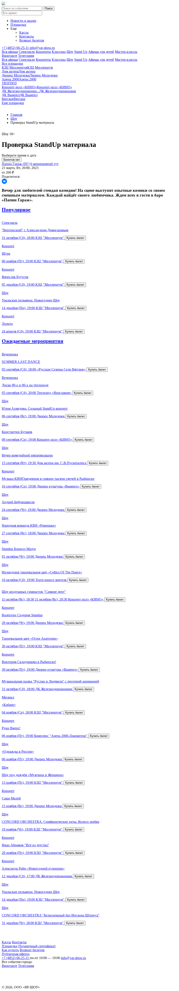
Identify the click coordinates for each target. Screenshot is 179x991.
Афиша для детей (101, 52)
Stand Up (80, 52)
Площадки (18, 24)
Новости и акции (23, 21)
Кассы (24, 32)
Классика (59, 52)
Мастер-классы (126, 52)
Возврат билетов (31, 40)
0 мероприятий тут (44, 164)
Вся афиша (10, 52)
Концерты (43, 52)
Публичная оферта (15, 954)
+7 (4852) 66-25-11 (16, 48)
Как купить (10, 950)
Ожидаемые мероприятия (32, 341)
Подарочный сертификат (37, 946)
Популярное (16, 209)
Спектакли (27, 52)
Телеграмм (26, 55)
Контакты (26, 36)
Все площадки (12, 63)
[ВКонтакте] (4, 181)
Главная (16, 115)
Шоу (70, 52)
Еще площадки (13, 103)
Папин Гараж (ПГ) (15, 164)
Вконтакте (9, 55)
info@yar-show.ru (42, 48)
